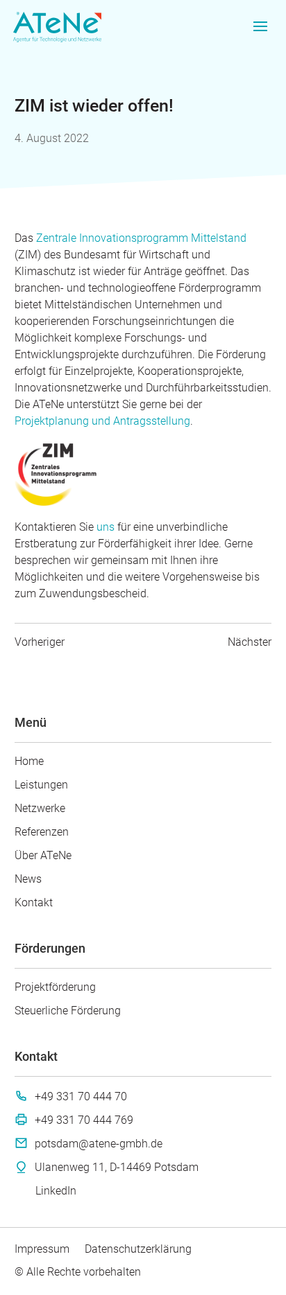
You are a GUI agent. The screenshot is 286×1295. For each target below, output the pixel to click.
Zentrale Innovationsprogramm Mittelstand (141, 238)
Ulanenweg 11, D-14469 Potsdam (117, 1167)
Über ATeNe (43, 855)
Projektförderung (55, 987)
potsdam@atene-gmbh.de (98, 1143)
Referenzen (42, 831)
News (28, 879)
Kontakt (34, 902)
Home (29, 761)
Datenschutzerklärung (138, 1249)
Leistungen (41, 784)
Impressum (42, 1249)
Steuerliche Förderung (68, 1010)
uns (105, 527)
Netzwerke (40, 808)
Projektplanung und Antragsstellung (102, 421)
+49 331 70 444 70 (81, 1096)
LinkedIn (55, 1190)
